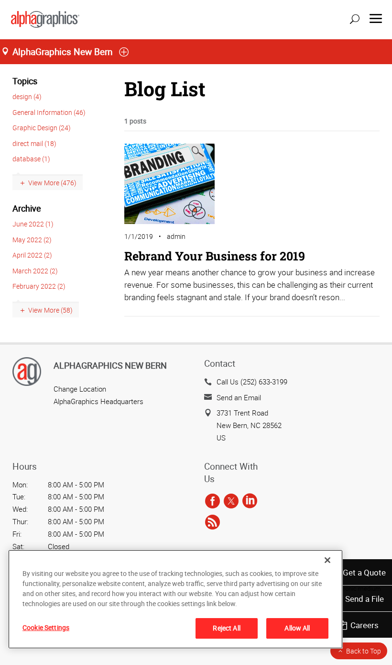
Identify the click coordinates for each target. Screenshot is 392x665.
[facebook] (212, 501)
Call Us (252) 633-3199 (252, 381)
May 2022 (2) (32, 239)
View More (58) (50, 310)
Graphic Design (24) (41, 127)
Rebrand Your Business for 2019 (214, 256)
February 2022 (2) (38, 286)
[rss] (212, 522)
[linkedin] (249, 501)
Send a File (364, 598)
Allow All (297, 627)
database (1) (31, 158)
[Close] (327, 560)
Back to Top (363, 650)
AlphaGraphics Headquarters (98, 401)
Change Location (80, 389)
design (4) (27, 96)
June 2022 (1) (33, 223)
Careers (364, 625)
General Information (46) (49, 112)
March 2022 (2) (35, 270)
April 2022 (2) (32, 254)
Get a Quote (364, 572)
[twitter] (231, 501)
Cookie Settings (45, 627)
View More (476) (52, 182)
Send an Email (239, 397)
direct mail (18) (34, 143)
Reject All (226, 627)
